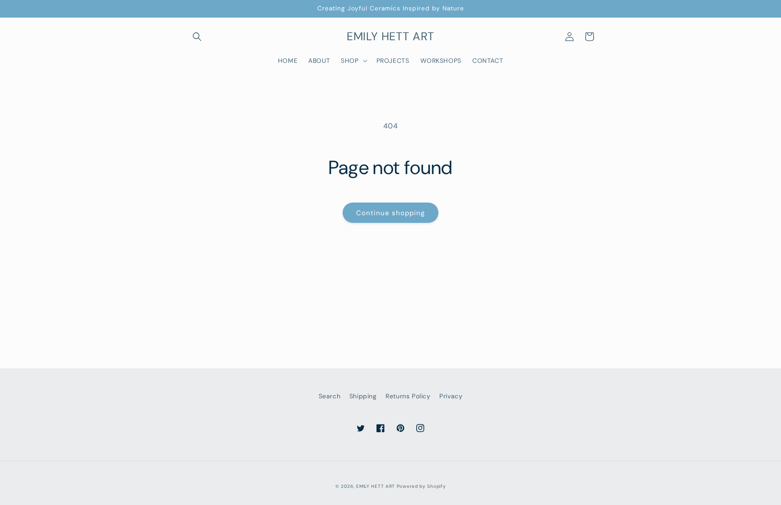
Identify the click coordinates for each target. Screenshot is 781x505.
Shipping (363, 396)
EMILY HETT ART (375, 486)
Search (330, 396)
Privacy (450, 396)
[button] (197, 37)
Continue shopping (390, 212)
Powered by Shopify (421, 486)
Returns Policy (408, 396)
